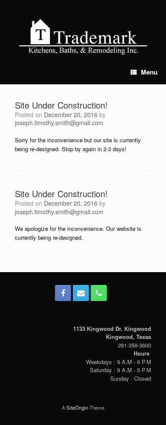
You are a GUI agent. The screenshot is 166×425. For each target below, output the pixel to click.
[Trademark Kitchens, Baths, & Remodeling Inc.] (84, 36)
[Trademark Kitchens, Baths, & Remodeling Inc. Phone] (99, 293)
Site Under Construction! (61, 105)
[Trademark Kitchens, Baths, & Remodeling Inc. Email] (81, 293)
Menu (149, 72)
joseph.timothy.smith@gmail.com (59, 122)
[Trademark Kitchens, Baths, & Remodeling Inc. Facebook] (63, 293)
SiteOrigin (77, 407)
